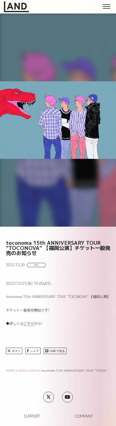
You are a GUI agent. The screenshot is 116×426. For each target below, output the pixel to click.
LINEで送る (57, 351)
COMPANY (84, 416)
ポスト (16, 351)
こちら (28, 323)
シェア (34, 351)
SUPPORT (32, 416)
